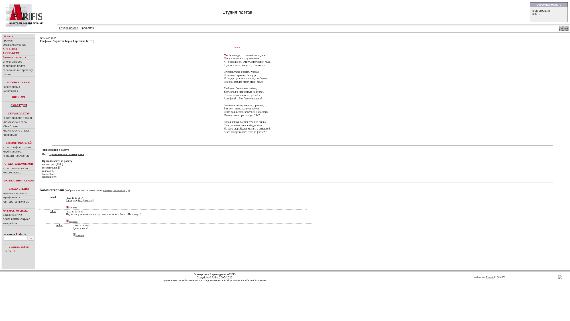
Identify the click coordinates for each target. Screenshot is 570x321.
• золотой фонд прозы (17, 147)
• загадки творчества (16, 155)
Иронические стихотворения (66, 154)
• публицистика (12, 151)
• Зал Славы (10, 126)
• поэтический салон (15, 122)
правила (8, 40)
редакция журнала (14, 44)
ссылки (7, 74)
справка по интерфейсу (18, 70)
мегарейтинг (10, 223)
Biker (53, 211)
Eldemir (490, 277)
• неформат (10, 134)
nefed (90, 41)
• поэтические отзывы (16, 130)
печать (564, 28)
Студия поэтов (68, 28)
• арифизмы (10, 91)
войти (536, 13)
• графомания (11, 197)
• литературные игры (16, 201)
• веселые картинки (15, 193)
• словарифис (11, 86)
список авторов (12, 61)
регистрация (541, 10)
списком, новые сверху (116, 190)
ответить (73, 207)
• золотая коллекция (15, 168)
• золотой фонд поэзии (17, 117)
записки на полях (14, 66)
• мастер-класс (12, 172)
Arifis (215, 277)
